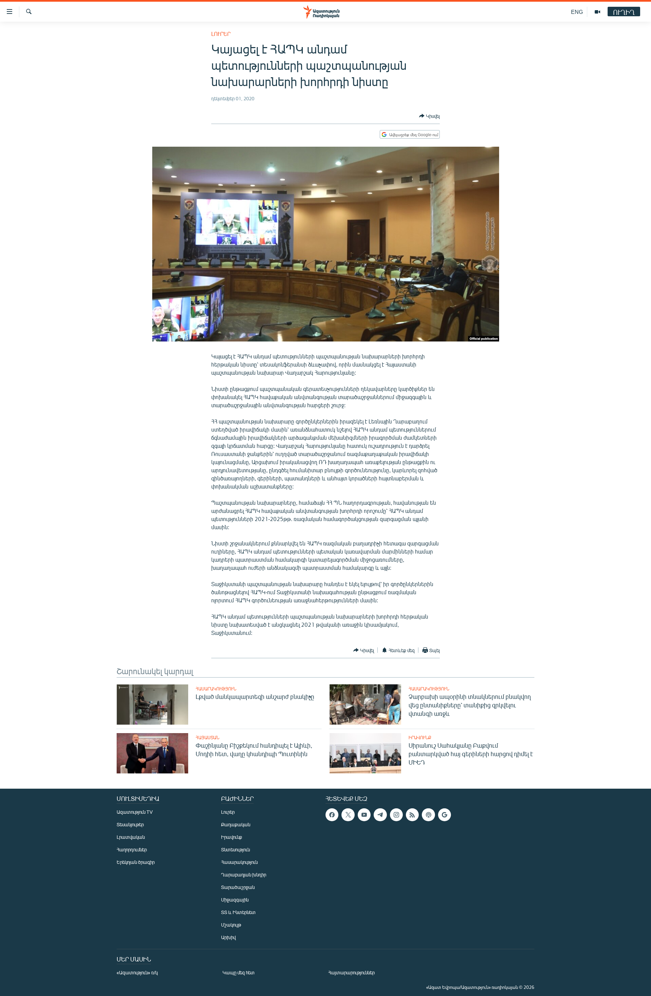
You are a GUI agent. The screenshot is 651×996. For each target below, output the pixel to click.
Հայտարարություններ (351, 972)
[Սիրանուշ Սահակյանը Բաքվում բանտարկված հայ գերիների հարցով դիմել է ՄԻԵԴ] (365, 753)
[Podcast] (428, 814)
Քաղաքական (235, 824)
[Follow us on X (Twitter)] (347, 814)
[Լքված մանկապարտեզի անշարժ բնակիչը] (152, 704)
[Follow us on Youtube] (364, 814)
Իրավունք (420, 737)
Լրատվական (131, 837)
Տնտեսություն (235, 849)
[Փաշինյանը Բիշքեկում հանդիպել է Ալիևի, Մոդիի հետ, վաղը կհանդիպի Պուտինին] (152, 753)
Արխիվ (228, 937)
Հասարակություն (216, 688)
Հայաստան (207, 737)
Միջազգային (235, 899)
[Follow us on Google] (444, 814)
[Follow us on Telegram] (380, 814)
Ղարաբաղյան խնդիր (243, 874)
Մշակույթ (231, 925)
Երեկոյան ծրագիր (136, 862)
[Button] (429, 116)
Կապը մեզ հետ (238, 972)
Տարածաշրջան (238, 887)
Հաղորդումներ (132, 849)
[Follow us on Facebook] (332, 814)
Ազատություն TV (135, 812)
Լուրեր (221, 33)
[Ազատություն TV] (597, 12)
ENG (577, 11)
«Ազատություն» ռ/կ (137, 972)
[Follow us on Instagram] (396, 814)
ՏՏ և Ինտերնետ (238, 912)
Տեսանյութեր (130, 824)
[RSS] (412, 814)
